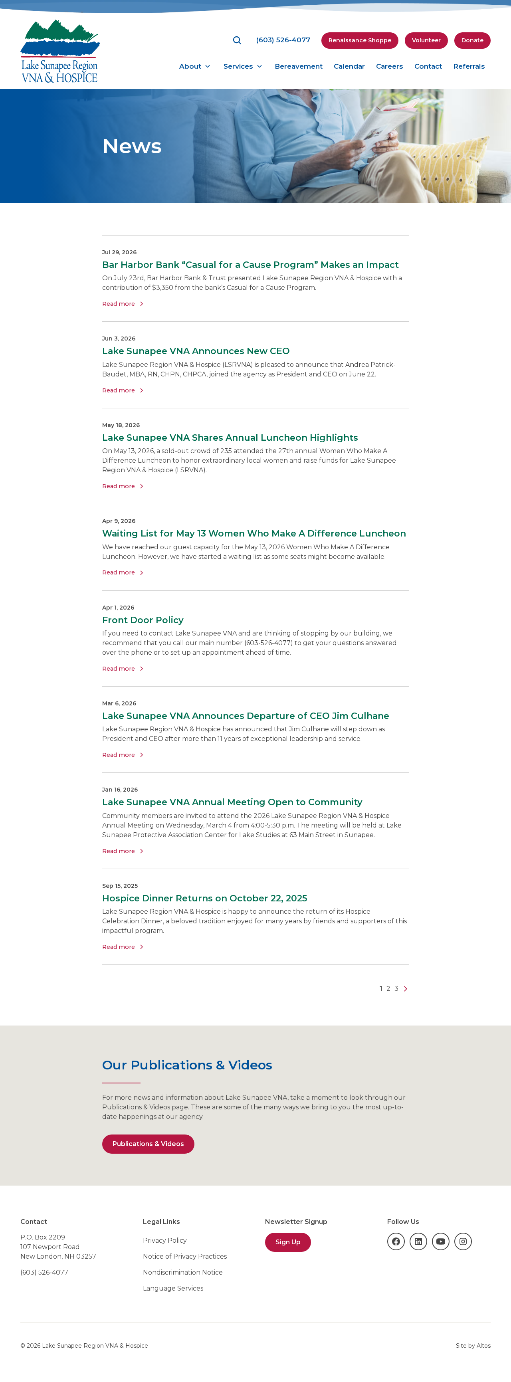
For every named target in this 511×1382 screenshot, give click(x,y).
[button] (195, 66)
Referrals (469, 66)
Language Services (173, 1288)
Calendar (349, 66)
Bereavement (299, 66)
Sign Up (288, 1242)
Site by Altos (473, 1345)
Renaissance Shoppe (360, 40)
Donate (472, 40)
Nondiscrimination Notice (183, 1272)
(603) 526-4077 (44, 1272)
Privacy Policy (165, 1240)
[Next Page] (405, 989)
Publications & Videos (148, 1144)
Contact (428, 66)
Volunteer (426, 40)
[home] (60, 51)
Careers (389, 66)
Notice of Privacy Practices (185, 1256)
